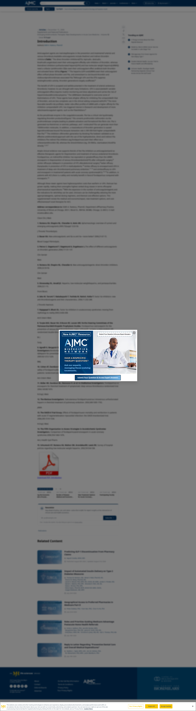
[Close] (192, 706)
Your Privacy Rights (135, 706)
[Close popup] (134, 332)
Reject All (151, 706)
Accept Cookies (166, 706)
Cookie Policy (88, 709)
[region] (98, 706)
